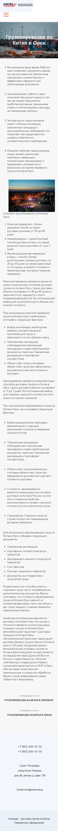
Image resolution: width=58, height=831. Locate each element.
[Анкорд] (18, 5)
